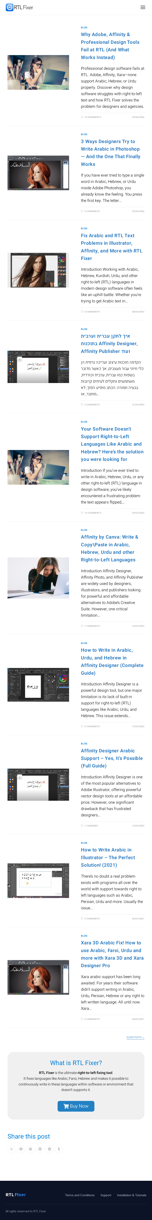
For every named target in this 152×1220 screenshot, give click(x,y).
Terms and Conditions (80, 1195)
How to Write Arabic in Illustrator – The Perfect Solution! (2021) (108, 857)
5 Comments (92, 211)
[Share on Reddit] (49, 1149)
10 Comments (93, 117)
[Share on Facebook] (21, 1149)
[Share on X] (11, 1149)
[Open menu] (142, 7)
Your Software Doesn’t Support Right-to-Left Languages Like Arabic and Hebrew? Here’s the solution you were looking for (112, 444)
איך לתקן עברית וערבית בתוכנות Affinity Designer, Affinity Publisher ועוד (109, 344)
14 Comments (93, 513)
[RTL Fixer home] (20, 7)
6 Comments (92, 311)
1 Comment (91, 825)
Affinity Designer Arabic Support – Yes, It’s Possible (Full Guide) (112, 758)
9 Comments (92, 726)
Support (106, 1195)
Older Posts (135, 1037)
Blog (84, 27)
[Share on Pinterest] (30, 1149)
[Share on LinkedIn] (40, 1149)
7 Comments (92, 626)
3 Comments (92, 404)
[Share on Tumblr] (59, 1149)
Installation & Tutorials (131, 1195)
